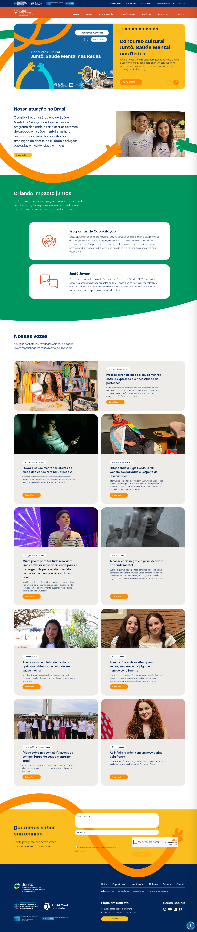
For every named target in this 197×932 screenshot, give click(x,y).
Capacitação (106, 14)
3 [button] (129, 29)
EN (184, 3)
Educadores (146, 3)
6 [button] (140, 29)
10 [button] (154, 29)
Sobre (89, 14)
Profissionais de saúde (165, 3)
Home (76, 14)
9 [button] (150, 29)
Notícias (146, 14)
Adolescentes (115, 3)
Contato (180, 14)
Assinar (115, 919)
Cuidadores (131, 3)
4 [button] (133, 29)
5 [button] (136, 29)
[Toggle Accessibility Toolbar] (191, 926)
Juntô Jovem (128, 14)
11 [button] (157, 29)
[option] (99, 56)
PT (180, 3)
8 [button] (147, 29)
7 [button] (143, 29)
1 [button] (122, 29)
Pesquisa (163, 14)
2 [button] (126, 29)
